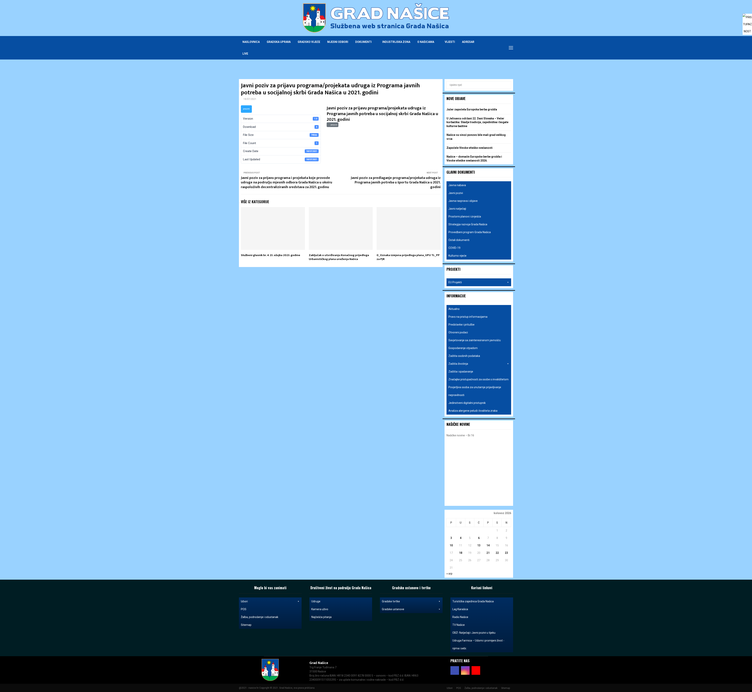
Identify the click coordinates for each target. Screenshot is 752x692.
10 (451, 545)
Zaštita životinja (458, 363)
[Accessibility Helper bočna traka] (747, 18)
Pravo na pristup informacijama (467, 316)
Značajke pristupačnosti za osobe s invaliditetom (478, 379)
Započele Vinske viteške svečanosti (469, 147)
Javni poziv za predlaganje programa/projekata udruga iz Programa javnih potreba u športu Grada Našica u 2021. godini (396, 182)
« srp (449, 573)
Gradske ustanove (393, 609)
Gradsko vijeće (309, 41)
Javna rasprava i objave (463, 200)
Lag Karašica (460, 609)
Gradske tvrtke (391, 601)
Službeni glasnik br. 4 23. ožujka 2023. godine (270, 255)
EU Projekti (455, 282)
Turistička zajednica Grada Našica (473, 601)
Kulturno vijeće (457, 255)
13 (478, 545)
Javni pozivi (455, 193)
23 (506, 552)
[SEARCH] (507, 85)
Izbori (244, 601)
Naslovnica (251, 41)
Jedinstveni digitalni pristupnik (467, 402)
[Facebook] (491, 47)
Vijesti (450, 41)
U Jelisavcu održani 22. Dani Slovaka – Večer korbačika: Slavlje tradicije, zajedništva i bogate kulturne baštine (477, 122)
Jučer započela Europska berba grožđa (471, 109)
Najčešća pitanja (321, 617)
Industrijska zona (396, 41)
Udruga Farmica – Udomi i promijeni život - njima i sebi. (478, 644)
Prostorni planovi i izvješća (464, 216)
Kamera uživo (319, 609)
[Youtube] (499, 47)
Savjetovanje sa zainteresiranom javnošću (474, 340)
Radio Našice (460, 617)
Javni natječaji (457, 208)
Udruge (315, 601)
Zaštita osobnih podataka (464, 355)
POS (243, 609)
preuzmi (246, 109)
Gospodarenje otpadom (463, 348)
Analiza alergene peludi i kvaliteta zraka (472, 410)
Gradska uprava (279, 41)
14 (488, 545)
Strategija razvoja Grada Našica (467, 224)
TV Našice (458, 624)
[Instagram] (495, 47)
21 (488, 552)
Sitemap (246, 624)
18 (460, 552)
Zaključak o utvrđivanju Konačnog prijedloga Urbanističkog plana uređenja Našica (339, 257)
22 (497, 552)
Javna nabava (457, 185)
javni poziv (333, 125)
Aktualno (454, 308)
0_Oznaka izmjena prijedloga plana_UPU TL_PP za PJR (408, 257)
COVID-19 (454, 247)
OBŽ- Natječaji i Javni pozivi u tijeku (473, 632)
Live (245, 53)
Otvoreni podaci (458, 332)
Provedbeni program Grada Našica (469, 232)
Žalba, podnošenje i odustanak (259, 617)
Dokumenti (363, 41)
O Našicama (425, 41)
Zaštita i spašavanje (460, 371)
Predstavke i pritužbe (461, 324)
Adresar (468, 41)
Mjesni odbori (337, 41)
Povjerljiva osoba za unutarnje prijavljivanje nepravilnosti (474, 391)
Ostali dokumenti (458, 240)
